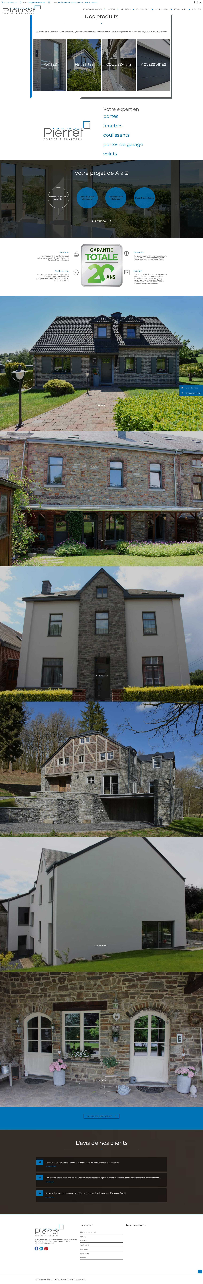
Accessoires (162, 9)
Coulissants (143, 9)
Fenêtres (126, 9)
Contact (196, 9)
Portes (111, 9)
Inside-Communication (77, 1279)
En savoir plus (100, 221)
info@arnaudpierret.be (37, 2)
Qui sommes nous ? (92, 9)
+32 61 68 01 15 (11, 2)
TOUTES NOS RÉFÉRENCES (99, 1116)
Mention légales (59, 1279)
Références (180, 9)
